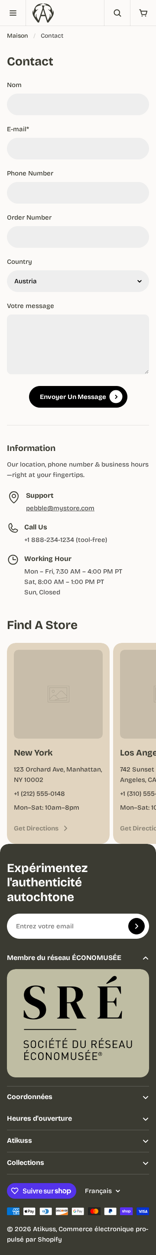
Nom (14, 85)
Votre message (30, 306)
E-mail (18, 129)
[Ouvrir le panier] (143, 13)
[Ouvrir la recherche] (117, 13)
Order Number (29, 217)
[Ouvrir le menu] (13, 13)
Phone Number (30, 173)
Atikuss (44, 1229)
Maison (17, 35)
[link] (41, 828)
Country (19, 262)
